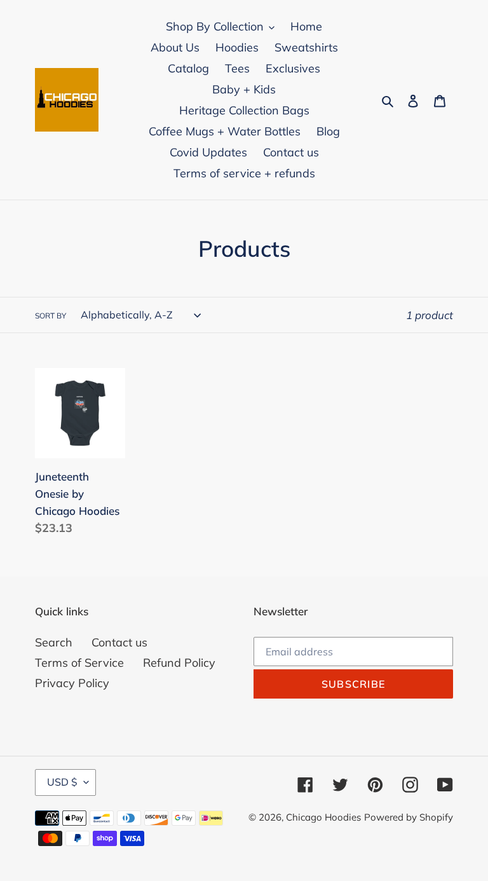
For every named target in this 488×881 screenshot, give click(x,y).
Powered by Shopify (408, 817)
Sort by (50, 315)
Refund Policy (179, 662)
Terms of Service (79, 662)
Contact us (119, 642)
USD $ (62, 781)
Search (53, 642)
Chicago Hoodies (323, 817)
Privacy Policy (72, 683)
